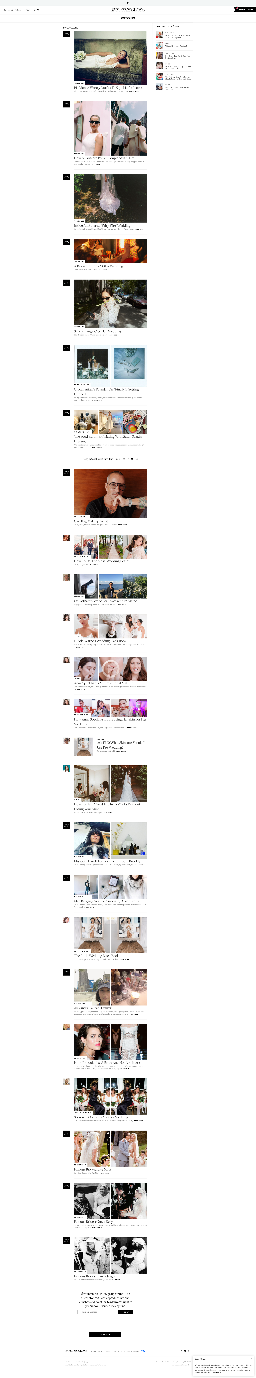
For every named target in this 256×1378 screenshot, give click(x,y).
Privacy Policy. (216, 1372)
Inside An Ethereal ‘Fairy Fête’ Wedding (102, 225)
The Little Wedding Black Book (96, 955)
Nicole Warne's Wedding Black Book (100, 640)
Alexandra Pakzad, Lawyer (92, 1007)
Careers (101, 1351)
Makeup (18, 10)
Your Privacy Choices (132, 1351)
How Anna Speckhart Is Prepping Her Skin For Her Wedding (110, 721)
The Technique (82, 556)
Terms (108, 1351)
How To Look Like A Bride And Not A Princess (107, 1062)
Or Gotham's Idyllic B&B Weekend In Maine (105, 601)
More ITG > (105, 1334)
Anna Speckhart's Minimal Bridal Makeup (103, 683)
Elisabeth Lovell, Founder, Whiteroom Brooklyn (108, 861)
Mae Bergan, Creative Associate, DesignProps (106, 901)
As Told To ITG (81, 385)
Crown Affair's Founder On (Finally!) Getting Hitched (106, 391)
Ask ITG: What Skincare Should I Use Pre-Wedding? (121, 745)
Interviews (8, 10)
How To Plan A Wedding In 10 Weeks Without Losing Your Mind (107, 806)
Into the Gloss (128, 10)
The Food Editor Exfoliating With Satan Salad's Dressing (108, 438)
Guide (77, 636)
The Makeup (80, 1165)
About (93, 1351)
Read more (133, 91)
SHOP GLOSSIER (246, 10)
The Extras (80, 1058)
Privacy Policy (117, 1351)
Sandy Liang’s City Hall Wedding (97, 331)
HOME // (66, 28)
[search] (38, 10)
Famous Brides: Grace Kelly (93, 1221)
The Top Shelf (81, 517)
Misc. (77, 800)
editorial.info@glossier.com (86, 1362)
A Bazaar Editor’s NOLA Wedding (98, 266)
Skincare (27, 10)
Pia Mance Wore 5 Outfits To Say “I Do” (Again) (108, 87)
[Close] (252, 1358)
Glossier (128, 2)
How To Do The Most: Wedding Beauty (102, 561)
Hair (34, 10)
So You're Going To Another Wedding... (102, 1117)
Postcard (79, 83)
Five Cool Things (83, 1113)
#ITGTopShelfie (82, 432)
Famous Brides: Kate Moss (92, 1169)
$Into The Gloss (76, 1351)
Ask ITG (101, 739)
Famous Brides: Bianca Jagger (95, 1276)
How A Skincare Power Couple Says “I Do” (104, 158)
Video (77, 679)
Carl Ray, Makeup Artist (91, 521)
